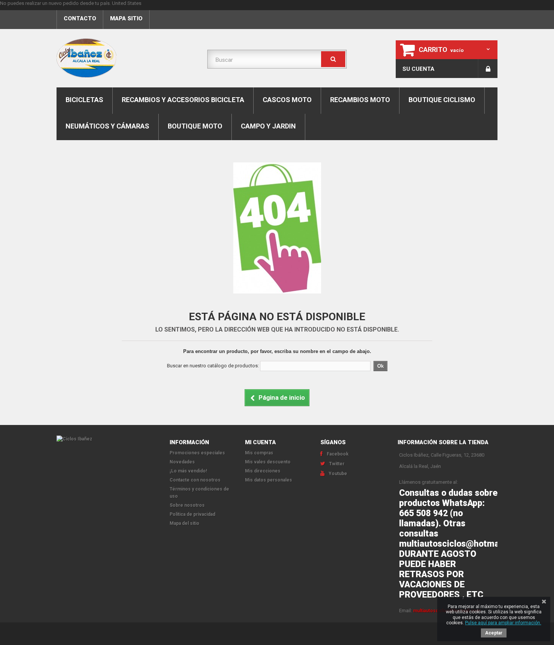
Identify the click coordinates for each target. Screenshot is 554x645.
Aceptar (493, 633)
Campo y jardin (268, 126)
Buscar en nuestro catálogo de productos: (213, 365)
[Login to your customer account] (487, 68)
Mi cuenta (260, 442)
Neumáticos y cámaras (107, 126)
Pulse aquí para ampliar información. (503, 622)
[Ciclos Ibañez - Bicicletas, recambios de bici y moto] (126, 58)
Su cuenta (418, 69)
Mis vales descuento (268, 462)
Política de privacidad (192, 514)
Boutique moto (195, 126)
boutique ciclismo (442, 100)
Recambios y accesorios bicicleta (183, 100)
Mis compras (259, 452)
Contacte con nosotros (195, 480)
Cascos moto (287, 100)
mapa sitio (126, 18)
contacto (80, 18)
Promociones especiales (197, 452)
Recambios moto (360, 100)
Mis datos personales (268, 480)
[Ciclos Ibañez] (107, 439)
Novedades (182, 462)
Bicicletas (84, 100)
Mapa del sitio (184, 523)
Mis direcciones (262, 471)
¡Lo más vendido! (188, 471)
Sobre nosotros (187, 505)
